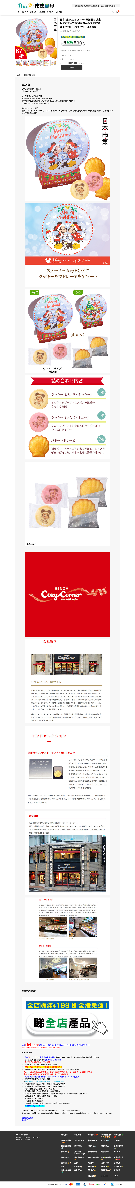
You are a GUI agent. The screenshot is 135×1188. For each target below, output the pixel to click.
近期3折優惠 (105, 1152)
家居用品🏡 (78, 1170)
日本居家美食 (79, 1140)
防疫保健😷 (92, 1167)
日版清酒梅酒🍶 (66, 1147)
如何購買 (41, 12)
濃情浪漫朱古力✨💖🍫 (119, 1158)
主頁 (18, 12)
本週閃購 (77, 1135)
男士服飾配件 (92, 1152)
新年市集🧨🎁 (93, 1135)
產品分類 (33, 12)
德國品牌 (117, 1163)
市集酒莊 (117, 1140)
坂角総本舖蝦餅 (93, 1157)
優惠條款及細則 (29, 75)
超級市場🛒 (65, 1157)
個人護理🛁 (105, 1140)
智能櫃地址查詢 (59, 1081)
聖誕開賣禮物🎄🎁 (66, 1141)
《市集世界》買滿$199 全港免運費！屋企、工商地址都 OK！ (96, 6)
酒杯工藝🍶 (78, 1146)
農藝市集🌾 (105, 1167)
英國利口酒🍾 (119, 1167)
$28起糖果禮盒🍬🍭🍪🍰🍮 (106, 1136)
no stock (104, 1176)
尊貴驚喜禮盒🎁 (79, 1158)
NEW (116, 1176)
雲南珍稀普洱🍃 (92, 1141)
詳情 (18, 75)
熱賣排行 (64, 1135)
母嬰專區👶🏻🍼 (106, 1170)
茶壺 (62, 1167)
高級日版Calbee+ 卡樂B (79, 1153)
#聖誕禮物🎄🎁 (118, 1136)
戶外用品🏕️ (92, 1170)
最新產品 (117, 1170)
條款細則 (58, 12)
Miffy (76, 1163)
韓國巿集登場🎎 (118, 1147)
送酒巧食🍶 (92, 1146)
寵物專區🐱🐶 (66, 1163)
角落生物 (91, 1163)
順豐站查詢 (29, 1081)
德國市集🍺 (65, 1152)
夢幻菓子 (117, 1152)
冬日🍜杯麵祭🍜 (106, 1158)
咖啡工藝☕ (105, 1146)
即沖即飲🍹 (78, 1167)
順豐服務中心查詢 (43, 1081)
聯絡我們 (50, 12)
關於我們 (25, 12)
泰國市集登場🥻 (66, 1171)
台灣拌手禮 (105, 1163)
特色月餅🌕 (92, 1176)
